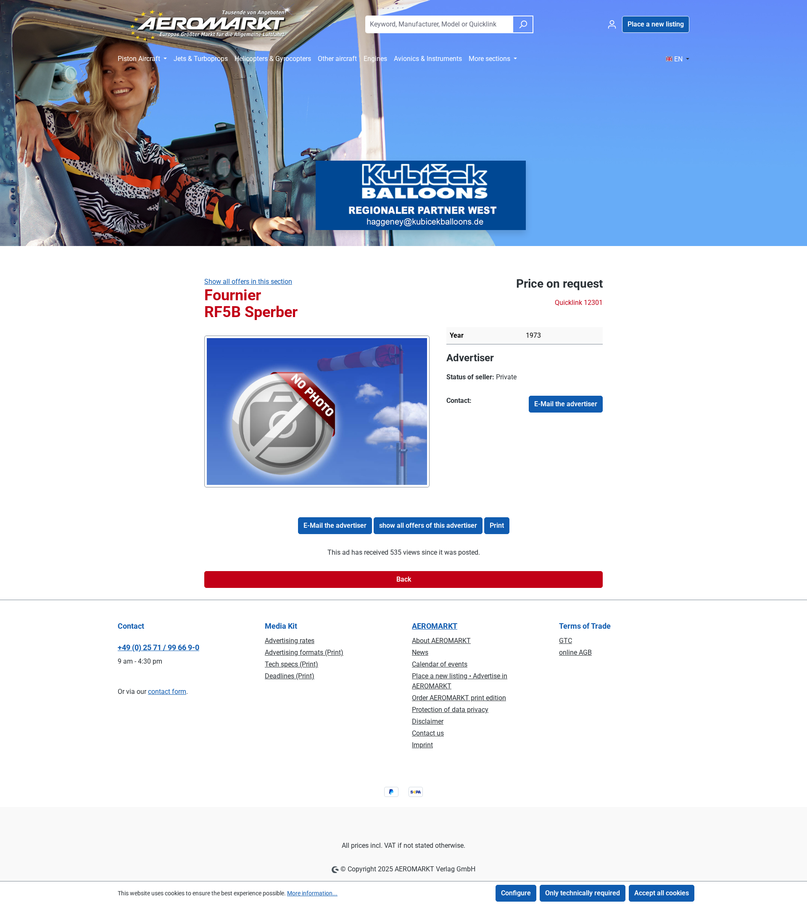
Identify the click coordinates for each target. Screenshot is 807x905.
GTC (565, 641)
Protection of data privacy (450, 710)
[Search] (522, 24)
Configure (516, 893)
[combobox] (439, 24)
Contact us (428, 733)
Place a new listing (656, 24)
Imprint (422, 745)
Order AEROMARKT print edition (459, 698)
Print (497, 525)
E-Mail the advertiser (565, 404)
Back (403, 579)
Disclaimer (427, 721)
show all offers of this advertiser (428, 525)
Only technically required (582, 893)
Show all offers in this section (248, 282)
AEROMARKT (434, 626)
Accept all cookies (661, 893)
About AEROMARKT (441, 641)
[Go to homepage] (207, 22)
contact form (167, 692)
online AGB (575, 652)
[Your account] (612, 24)
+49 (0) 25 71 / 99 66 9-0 (158, 647)
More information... (312, 893)
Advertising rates (289, 641)
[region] (317, 411)
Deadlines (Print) (289, 676)
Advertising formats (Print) (304, 652)
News (420, 652)
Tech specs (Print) (291, 664)
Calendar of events (439, 664)
